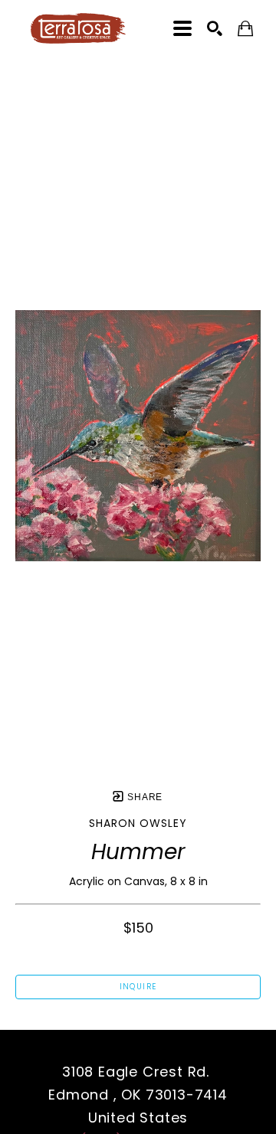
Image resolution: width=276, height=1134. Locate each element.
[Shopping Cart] (245, 29)
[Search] (214, 28)
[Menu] (182, 28)
